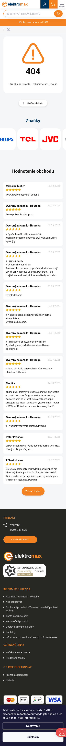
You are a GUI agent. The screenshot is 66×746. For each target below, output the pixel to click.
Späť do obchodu (35, 103)
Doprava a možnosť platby (20, 626)
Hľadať (58, 13)
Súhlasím (33, 737)
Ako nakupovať (14, 602)
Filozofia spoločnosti (17, 675)
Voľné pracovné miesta (18, 652)
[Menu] (62, 4)
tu (38, 717)
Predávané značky (15, 657)
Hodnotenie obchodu (33, 171)
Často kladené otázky (17, 616)
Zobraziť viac (33, 491)
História (10, 680)
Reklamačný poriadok (17, 621)
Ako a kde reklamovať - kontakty (22, 596)
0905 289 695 (18, 529)
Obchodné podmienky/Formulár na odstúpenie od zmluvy (32, 609)
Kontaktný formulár (20, 539)
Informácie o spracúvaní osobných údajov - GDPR (32, 637)
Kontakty (11, 632)
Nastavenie (33, 726)
